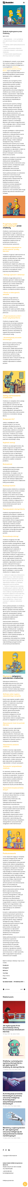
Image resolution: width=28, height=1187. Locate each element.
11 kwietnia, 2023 (7, 1069)
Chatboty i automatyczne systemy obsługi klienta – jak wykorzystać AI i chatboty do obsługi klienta (13, 1064)
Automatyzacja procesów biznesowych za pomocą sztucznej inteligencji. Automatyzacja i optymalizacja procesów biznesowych (12, 1099)
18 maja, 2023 (6, 1034)
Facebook (6, 965)
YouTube (5, 973)
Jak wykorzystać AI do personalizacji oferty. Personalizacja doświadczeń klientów (13, 1029)
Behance (5, 970)
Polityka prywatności (8, 1180)
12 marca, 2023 (7, 1138)
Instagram (6, 968)
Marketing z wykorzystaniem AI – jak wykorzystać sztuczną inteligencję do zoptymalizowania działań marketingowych (14, 1132)
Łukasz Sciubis (8, 982)
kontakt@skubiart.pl (8, 1173)
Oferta (5, 978)
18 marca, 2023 (7, 1106)
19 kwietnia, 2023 (18, 982)
